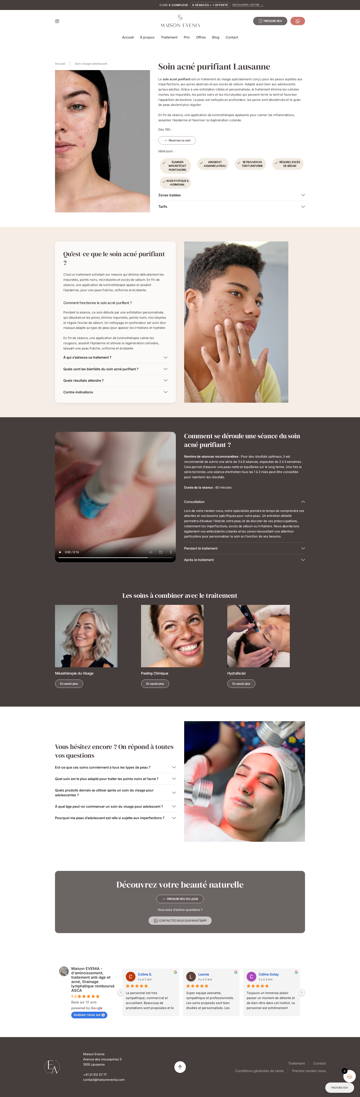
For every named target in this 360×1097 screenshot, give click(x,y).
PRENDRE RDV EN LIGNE (182, 899)
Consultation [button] (194, 502)
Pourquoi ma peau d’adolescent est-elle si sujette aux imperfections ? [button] (109, 818)
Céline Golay (269, 974)
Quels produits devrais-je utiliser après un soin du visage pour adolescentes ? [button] (104, 792)
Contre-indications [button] (78, 392)
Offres (201, 37)
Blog (215, 37)
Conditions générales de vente (259, 1071)
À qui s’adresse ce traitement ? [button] (87, 357)
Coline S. (145, 974)
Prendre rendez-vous (309, 1071)
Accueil (128, 37)
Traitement (169, 37)
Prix (187, 37)
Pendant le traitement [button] (201, 548)
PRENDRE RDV (273, 21)
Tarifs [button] (162, 206)
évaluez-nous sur (87, 1015)
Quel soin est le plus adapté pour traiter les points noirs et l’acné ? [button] (106, 779)
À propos (147, 37)
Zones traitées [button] (169, 195)
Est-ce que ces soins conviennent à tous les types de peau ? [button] (102, 767)
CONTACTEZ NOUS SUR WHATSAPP (182, 920)
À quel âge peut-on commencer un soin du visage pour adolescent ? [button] (109, 806)
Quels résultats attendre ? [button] (83, 380)
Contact (232, 37)
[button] (180, 1067)
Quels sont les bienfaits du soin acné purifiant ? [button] (100, 369)
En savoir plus (69, 683)
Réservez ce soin (180, 140)
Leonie (203, 974)
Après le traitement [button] (199, 560)
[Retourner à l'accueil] (180, 21)
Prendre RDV (339, 1087)
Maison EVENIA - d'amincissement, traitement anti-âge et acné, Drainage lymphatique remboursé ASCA (93, 979)
